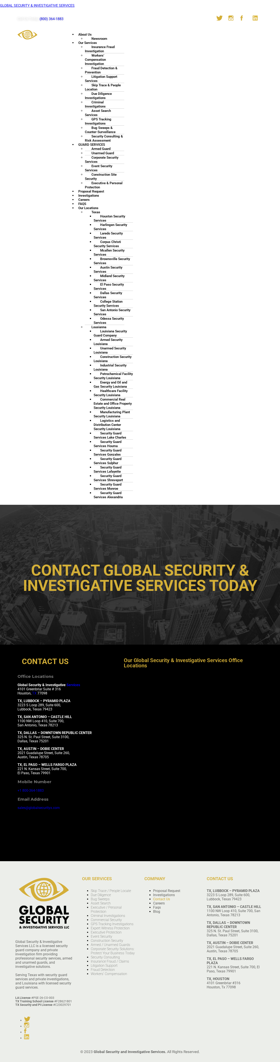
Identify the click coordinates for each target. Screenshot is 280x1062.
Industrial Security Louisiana (110, 367)
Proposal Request (166, 891)
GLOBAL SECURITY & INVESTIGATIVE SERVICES (37, 5)
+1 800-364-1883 (31, 790)
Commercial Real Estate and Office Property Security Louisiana (113, 403)
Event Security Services (98, 168)
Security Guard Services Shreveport (108, 478)
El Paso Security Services (109, 287)
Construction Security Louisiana (112, 359)
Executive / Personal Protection (106, 909)
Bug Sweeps (100, 899)
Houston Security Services (109, 218)
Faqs (157, 907)
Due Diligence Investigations (98, 96)
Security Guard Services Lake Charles (110, 435)
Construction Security (107, 941)
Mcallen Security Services (109, 252)
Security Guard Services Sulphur (107, 461)
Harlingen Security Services (110, 227)
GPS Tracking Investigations (98, 121)
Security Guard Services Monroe (107, 486)
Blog (156, 911)
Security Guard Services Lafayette (107, 469)
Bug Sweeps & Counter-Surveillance (100, 130)
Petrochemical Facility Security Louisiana (113, 376)
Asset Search (101, 903)
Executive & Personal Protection (103, 185)
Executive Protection (106, 932)
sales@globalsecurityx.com (39, 808)
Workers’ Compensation (109, 974)
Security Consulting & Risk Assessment (104, 138)
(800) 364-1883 (51, 19)
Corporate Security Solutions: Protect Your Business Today (113, 951)
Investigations (164, 895)
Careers (159, 903)
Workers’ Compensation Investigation (95, 60)
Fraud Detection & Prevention (101, 70)
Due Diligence (101, 895)
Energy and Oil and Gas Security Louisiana (110, 384)
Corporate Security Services (101, 160)
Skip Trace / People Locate (111, 891)
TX (34, 693)
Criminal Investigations (95, 104)
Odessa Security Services (109, 321)
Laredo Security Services (108, 235)
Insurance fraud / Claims (110, 961)
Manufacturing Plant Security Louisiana (112, 414)
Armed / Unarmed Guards (110, 945)
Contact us (161, 899)
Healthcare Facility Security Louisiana (111, 393)
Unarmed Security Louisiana (110, 350)
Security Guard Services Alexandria (108, 495)
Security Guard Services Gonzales (107, 452)
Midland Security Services (109, 278)
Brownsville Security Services (112, 261)
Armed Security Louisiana (108, 342)
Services (73, 685)
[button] (169, 34)
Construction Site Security (101, 177)
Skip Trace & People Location (103, 87)
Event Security (101, 936)
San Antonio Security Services (112, 312)
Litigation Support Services (101, 79)
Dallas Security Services (108, 295)
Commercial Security (106, 920)
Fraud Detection (103, 970)
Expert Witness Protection (110, 928)
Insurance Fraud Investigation (100, 49)
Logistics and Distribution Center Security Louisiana (107, 425)
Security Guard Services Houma (107, 444)
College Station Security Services (108, 304)
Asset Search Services (98, 113)
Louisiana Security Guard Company (110, 333)
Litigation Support (104, 965)
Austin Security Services (108, 270)
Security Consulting (105, 957)
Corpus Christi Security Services (107, 244)
